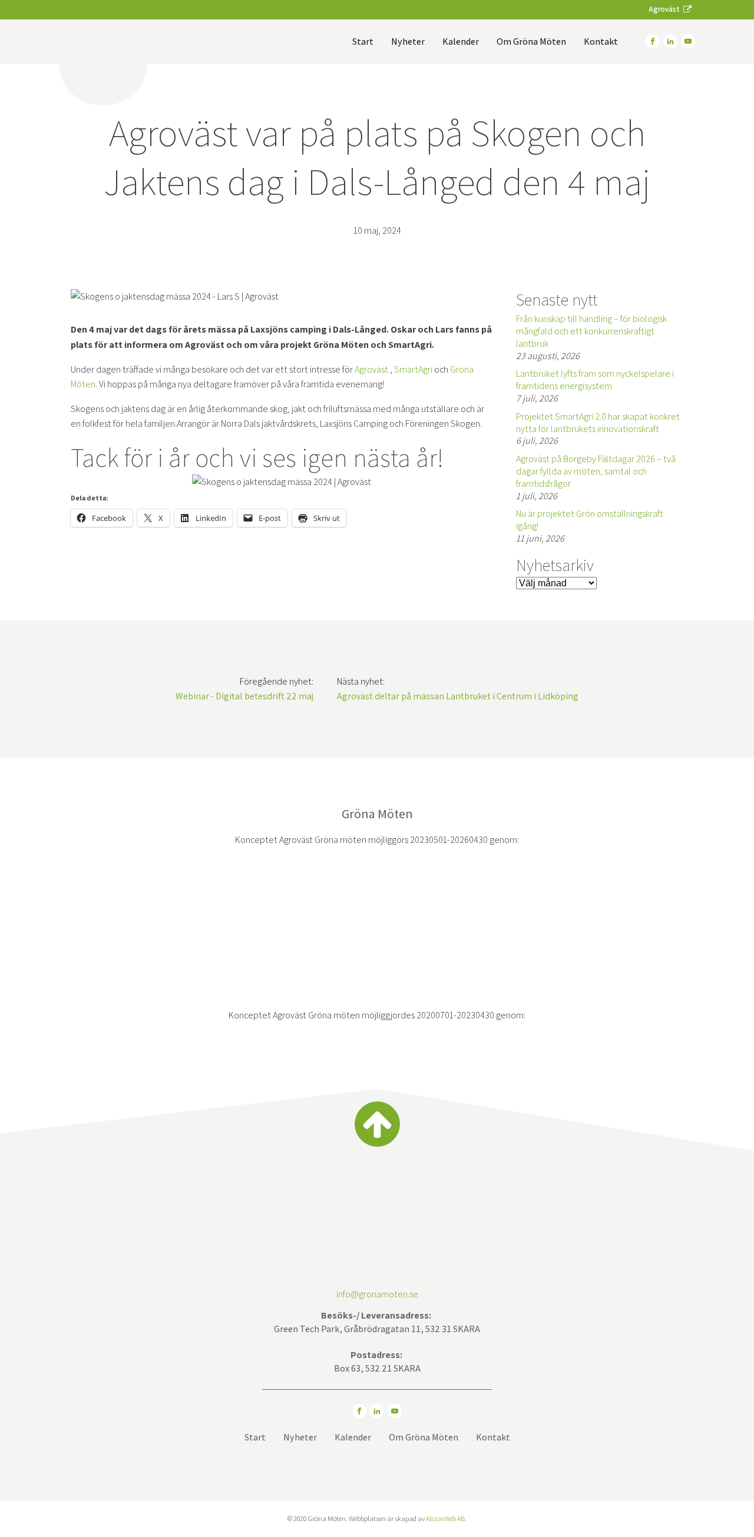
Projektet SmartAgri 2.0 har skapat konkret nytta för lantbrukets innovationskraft (598, 422)
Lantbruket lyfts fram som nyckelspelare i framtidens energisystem (595, 379)
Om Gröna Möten (531, 41)
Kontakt (601, 41)
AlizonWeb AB (445, 1518)
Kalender (460, 41)
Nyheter (408, 41)
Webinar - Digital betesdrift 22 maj (244, 696)
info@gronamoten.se (377, 1294)
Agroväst (372, 369)
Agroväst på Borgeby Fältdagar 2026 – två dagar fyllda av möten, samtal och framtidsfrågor (596, 471)
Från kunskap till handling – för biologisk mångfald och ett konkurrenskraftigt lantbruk (591, 331)
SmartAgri (413, 369)
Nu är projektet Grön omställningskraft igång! (589, 519)
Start (362, 41)
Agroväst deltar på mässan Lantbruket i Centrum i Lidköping (457, 696)
